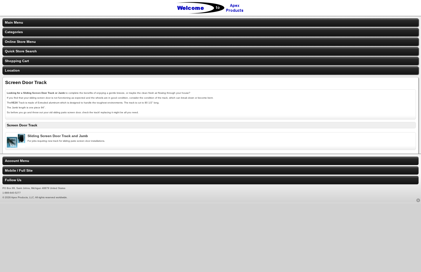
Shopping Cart (17, 61)
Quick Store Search (21, 51)
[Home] (210, 13)
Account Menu (17, 161)
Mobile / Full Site (19, 170)
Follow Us (13, 180)
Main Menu (14, 22)
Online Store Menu (20, 42)
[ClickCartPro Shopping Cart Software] (418, 201)
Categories (14, 32)
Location (12, 70)
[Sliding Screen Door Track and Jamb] (16, 146)
